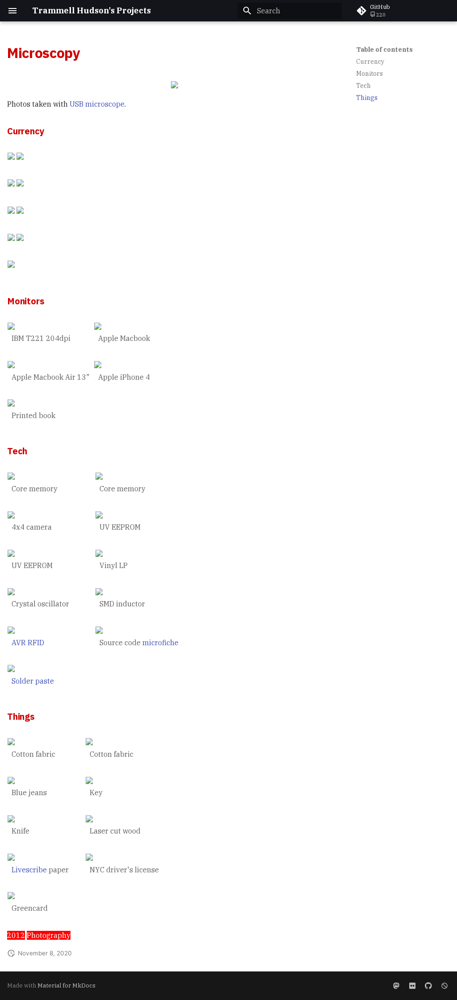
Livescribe (29, 869)
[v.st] (396, 986)
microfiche (160, 642)
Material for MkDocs (66, 985)
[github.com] (428, 986)
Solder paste (33, 680)
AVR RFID (28, 642)
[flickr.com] (412, 986)
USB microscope (97, 104)
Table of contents (384, 50)
